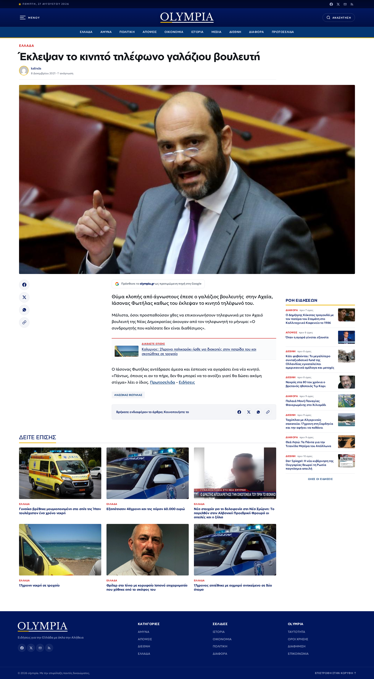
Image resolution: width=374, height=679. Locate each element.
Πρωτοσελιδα (162, 382)
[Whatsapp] (24, 310)
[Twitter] (338, 4)
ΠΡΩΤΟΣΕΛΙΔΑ (283, 32)
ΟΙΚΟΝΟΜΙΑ (173, 32)
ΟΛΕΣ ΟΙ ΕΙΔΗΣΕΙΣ (320, 479)
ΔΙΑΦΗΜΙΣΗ (296, 646)
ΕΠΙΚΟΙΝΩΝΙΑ (298, 654)
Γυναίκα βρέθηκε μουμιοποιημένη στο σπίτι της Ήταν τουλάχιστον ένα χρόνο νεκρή (60, 511)
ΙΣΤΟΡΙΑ (197, 32)
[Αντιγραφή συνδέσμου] (24, 322)
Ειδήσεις (187, 382)
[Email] (345, 4)
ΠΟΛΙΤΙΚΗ (127, 32)
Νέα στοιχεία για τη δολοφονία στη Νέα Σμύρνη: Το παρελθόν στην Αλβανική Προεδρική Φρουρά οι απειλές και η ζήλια (234, 513)
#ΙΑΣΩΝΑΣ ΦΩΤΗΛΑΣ (128, 395)
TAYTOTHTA (296, 632)
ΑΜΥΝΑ (106, 32)
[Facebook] (331, 4)
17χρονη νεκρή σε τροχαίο (39, 585)
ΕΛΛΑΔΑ (86, 32)
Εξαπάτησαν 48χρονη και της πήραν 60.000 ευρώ (145, 509)
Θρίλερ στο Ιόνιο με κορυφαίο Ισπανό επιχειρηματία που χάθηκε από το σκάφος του (146, 587)
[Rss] (352, 4)
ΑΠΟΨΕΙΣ (150, 32)
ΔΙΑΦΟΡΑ (256, 32)
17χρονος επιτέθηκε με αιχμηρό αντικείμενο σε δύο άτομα (233, 587)
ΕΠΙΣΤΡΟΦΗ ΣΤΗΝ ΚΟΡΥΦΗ (335, 673)
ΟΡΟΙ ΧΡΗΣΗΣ (298, 639)
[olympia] (187, 18)
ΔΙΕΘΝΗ (235, 32)
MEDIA (216, 32)
